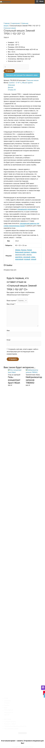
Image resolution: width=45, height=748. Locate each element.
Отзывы (7, 703)
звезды (29, 254)
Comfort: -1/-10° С (15, 82)
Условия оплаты (10, 721)
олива (33, 257)
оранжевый (19, 259)
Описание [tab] (11, 85)
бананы (23, 250)
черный (33, 259)
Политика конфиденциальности (15, 726)
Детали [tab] (10, 87)
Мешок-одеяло (27, 82)
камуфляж (18, 257)
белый (29, 250)
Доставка (7, 719)
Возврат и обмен (10, 724)
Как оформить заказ (11, 728)
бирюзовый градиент (22, 252)
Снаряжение (15, 23)
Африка (17, 250)
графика (33, 252)
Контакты (7, 700)
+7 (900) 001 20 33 (22, 736)
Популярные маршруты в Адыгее (8, 712)
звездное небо (20, 254)
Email (8, 340)
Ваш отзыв (11, 304)
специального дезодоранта (27, 209)
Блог (6, 707)
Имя (8, 330)
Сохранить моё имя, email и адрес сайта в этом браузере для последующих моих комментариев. (22, 351)
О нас (6, 698)
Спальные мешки (10, 28)
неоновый (26, 257)
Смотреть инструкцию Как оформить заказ (22, 75)
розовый (27, 259)
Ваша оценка (12, 300)
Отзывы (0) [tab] (12, 90)
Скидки (6, 705)
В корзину (9, 71)
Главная (7, 23)
